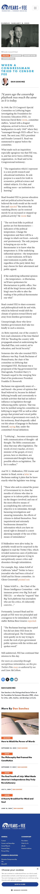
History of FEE (29, 55)
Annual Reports (5, 846)
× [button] (37, 869)
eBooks (23, 846)
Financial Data (5, 848)
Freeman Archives (26, 848)
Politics (6, 55)
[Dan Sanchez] (5, 82)
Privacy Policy (5, 851)
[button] (20, 890)
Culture (7, 795)
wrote (24, 119)
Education (7, 738)
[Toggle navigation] (35, 8)
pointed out (23, 579)
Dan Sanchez (18, 81)
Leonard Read (8, 59)
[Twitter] (7, 679)
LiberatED (4, 864)
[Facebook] (3, 679)
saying (12, 426)
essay (15, 667)
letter (26, 474)
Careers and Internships (8, 843)
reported (32, 621)
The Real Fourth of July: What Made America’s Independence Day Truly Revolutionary (18, 779)
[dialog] (20, 880)
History (7, 754)
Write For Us (25, 843)
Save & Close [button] (20, 884)
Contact (3, 840)
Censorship (16, 55)
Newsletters (24, 840)
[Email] (16, 679)
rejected (13, 206)
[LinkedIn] (12, 679)
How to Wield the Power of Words (18, 741)
